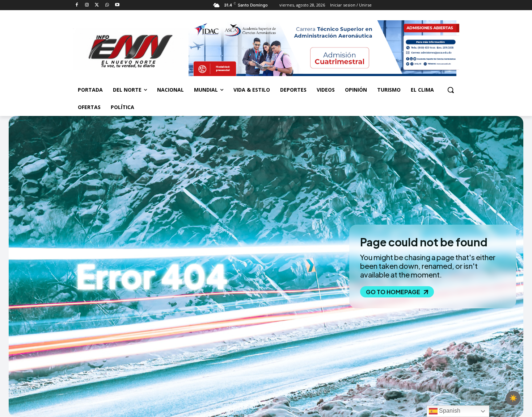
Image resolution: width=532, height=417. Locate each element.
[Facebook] (77, 5)
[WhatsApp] (107, 5)
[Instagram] (87, 5)
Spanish (449, 411)
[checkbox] (513, 398)
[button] (450, 90)
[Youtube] (117, 5)
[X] (97, 5)
